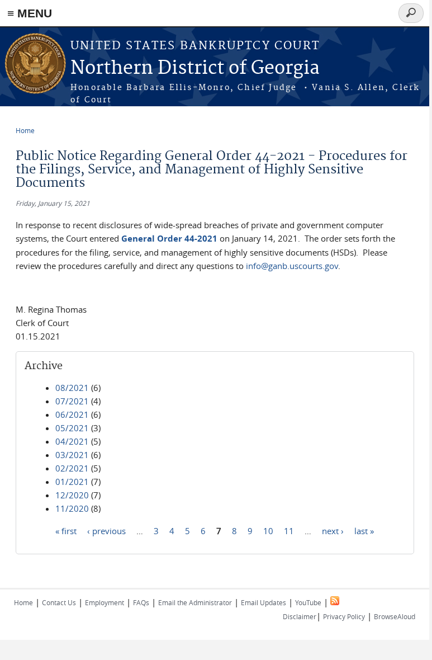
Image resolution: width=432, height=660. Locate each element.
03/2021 (72, 454)
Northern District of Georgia (195, 68)
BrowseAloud (394, 616)
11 (289, 530)
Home (25, 130)
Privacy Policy (344, 616)
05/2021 (72, 427)
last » (364, 530)
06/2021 (72, 414)
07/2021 (72, 401)
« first (66, 530)
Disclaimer (299, 616)
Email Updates (263, 602)
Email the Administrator (195, 602)
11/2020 (72, 508)
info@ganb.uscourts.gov (292, 265)
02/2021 (72, 468)
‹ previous (106, 530)
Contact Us (59, 602)
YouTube (308, 602)
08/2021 (72, 387)
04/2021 (72, 441)
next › (333, 530)
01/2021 (72, 481)
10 (268, 530)
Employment (104, 602)
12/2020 (72, 495)
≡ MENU (29, 13)
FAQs (141, 602)
